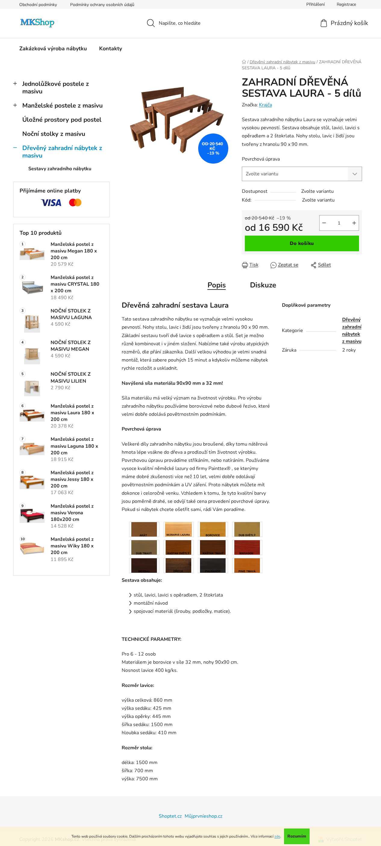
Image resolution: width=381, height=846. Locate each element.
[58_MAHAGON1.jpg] (247, 547)
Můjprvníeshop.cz (203, 816)
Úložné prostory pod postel (61, 119)
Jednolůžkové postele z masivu (55, 88)
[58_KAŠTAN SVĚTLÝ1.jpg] (178, 547)
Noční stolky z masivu (53, 134)
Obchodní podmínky (38, 5)
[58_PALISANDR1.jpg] (213, 565)
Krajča (265, 105)
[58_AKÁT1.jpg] (144, 529)
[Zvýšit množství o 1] (354, 222)
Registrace (346, 4)
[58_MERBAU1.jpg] (144, 565)
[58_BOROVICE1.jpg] (213, 529)
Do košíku (302, 243)
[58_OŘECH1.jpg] (178, 565)
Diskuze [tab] (263, 285)
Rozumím (296, 836)
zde (277, 836)
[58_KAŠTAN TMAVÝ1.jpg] (213, 547)
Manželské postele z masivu (62, 105)
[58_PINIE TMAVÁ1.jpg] (247, 565)
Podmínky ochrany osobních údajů (102, 5)
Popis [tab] (217, 285)
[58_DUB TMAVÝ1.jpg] (144, 547)
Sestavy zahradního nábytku (59, 168)
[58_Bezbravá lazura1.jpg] (178, 529)
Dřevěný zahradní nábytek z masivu (62, 152)
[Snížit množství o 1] (324, 222)
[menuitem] (53, 48)
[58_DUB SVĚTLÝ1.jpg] (247, 529)
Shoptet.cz (170, 816)
